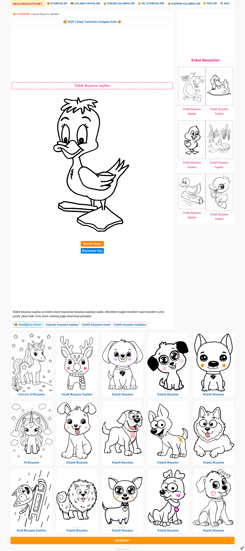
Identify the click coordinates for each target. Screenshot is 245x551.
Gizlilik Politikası (122, 549)
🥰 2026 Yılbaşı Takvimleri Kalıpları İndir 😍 (92, 21)
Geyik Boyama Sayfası (77, 394)
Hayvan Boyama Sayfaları (45, 14)
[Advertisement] (92, 53)
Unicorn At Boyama (31, 394)
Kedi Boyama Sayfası (31, 530)
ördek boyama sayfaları (130, 324)
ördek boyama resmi (96, 324)
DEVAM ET (122, 540)
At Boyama (31, 462)
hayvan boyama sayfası (62, 324)
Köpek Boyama (77, 462)
